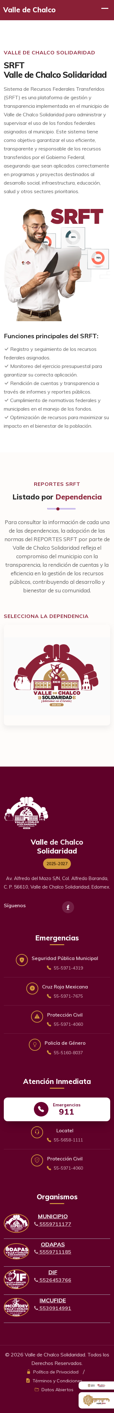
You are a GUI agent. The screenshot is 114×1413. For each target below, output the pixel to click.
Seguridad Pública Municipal (65, 962)
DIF (52, 1272)
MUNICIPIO (53, 1216)
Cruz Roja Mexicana (65, 991)
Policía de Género (65, 1047)
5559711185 (54, 1252)
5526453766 (54, 1280)
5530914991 (54, 1308)
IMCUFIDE (53, 1300)
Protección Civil (65, 1019)
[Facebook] (68, 907)
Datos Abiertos (56, 1389)
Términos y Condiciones (56, 1381)
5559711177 (54, 1224)
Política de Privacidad (55, 1372)
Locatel (68, 1135)
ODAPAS (53, 1244)
